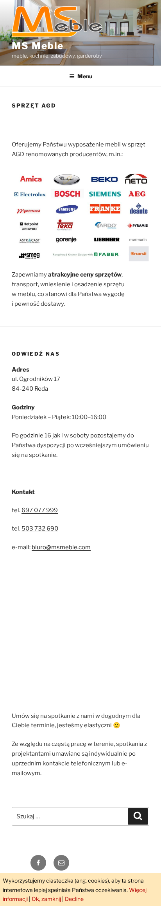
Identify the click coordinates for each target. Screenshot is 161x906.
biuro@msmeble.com (61, 547)
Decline (74, 898)
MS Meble (38, 45)
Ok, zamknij (46, 898)
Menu (84, 76)
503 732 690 (39, 528)
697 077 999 (39, 510)
